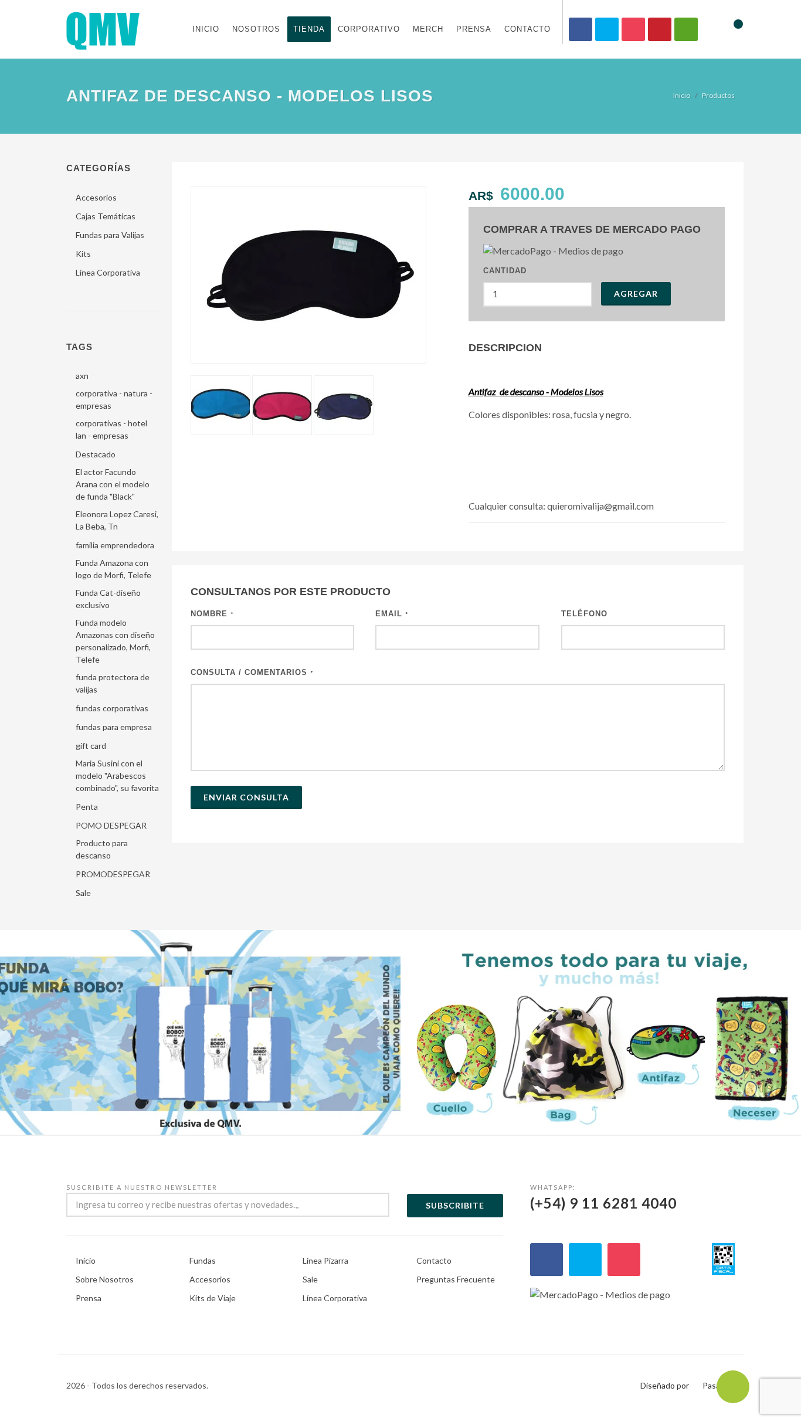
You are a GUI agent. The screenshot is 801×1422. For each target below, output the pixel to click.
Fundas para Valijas (110, 235)
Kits (83, 254)
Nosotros (256, 29)
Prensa (473, 29)
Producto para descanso (102, 849)
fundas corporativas (112, 708)
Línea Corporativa (335, 1298)
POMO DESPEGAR (111, 825)
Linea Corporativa (108, 272)
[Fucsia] (282, 405)
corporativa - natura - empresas (114, 399)
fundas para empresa (114, 727)
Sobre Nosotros (105, 1279)
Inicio (205, 29)
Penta (87, 807)
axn (82, 376)
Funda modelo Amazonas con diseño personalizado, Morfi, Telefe (115, 640)
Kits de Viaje (212, 1298)
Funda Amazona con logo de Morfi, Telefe (113, 569)
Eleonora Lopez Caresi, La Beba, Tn (117, 520)
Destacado (96, 454)
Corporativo (369, 29)
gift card (91, 746)
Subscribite (455, 1205)
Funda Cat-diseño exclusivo (108, 599)
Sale (83, 893)
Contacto (527, 29)
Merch (428, 29)
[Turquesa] (220, 405)
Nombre (212, 613)
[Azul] (344, 405)
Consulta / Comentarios (252, 672)
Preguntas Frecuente (455, 1279)
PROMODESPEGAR (113, 874)
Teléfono (584, 613)
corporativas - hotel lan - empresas (111, 429)
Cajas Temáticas (105, 216)
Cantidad (505, 270)
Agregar (636, 293)
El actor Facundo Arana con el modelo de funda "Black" (113, 484)
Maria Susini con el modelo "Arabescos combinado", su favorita (117, 775)
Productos (718, 95)
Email (392, 613)
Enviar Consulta (246, 797)
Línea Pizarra (325, 1260)
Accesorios (96, 197)
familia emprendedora (115, 545)
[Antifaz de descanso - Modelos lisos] (308, 275)
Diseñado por (664, 1385)
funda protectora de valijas (113, 683)
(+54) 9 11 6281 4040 (603, 1197)
